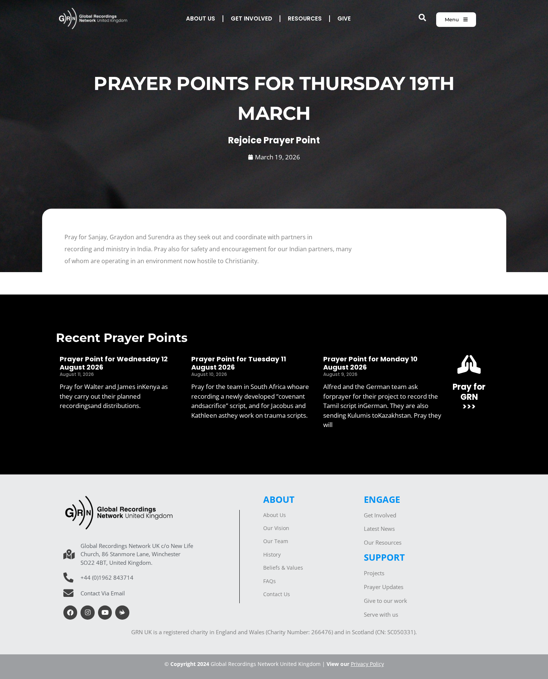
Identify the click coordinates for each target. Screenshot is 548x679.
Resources (305, 18)
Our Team (275, 541)
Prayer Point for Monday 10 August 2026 (370, 363)
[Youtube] (105, 612)
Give (344, 18)
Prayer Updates (383, 587)
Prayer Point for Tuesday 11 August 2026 (238, 363)
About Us (274, 514)
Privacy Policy (367, 663)
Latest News (379, 528)
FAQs (269, 581)
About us (200, 18)
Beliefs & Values (283, 567)
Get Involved (380, 515)
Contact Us (276, 594)
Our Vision (276, 528)
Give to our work (385, 600)
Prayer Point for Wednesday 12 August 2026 (114, 363)
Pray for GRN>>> (469, 396)
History (272, 554)
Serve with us (381, 614)
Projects (374, 573)
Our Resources (382, 542)
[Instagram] (87, 612)
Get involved (251, 18)
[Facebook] (70, 612)
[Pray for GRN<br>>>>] (469, 364)
